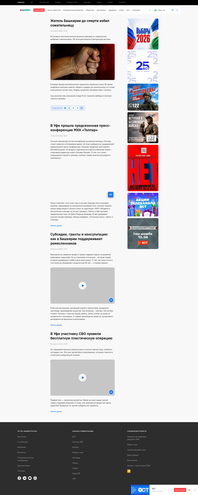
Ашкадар (87, 2)
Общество (90, 10)
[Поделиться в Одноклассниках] (73, 108)
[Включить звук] (110, 194)
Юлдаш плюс (72, 2)
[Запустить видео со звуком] (82, 285)
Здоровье (112, 10)
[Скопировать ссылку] (81, 108)
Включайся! (132, 460)
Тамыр (99, 2)
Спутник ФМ (44, 2)
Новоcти (21, 2)
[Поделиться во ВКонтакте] (69, 108)
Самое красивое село (136, 450)
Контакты (22, 452)
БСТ (32, 2)
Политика (136, 10)
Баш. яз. (161, 10)
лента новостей (53, 10)
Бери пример (132, 455)
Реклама (21, 471)
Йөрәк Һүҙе (132, 444)
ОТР (74, 479)
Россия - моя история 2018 (138, 465)
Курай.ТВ (122, 2)
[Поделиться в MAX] (65, 108)
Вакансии (22, 447)
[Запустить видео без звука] (111, 300)
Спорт (121, 10)
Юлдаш (58, 2)
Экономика (101, 10)
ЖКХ (128, 10)
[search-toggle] (177, 10)
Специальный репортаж (73, 10)
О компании (23, 442)
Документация (24, 465)
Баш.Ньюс (22, 437)
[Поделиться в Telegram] (77, 108)
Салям (110, 2)
